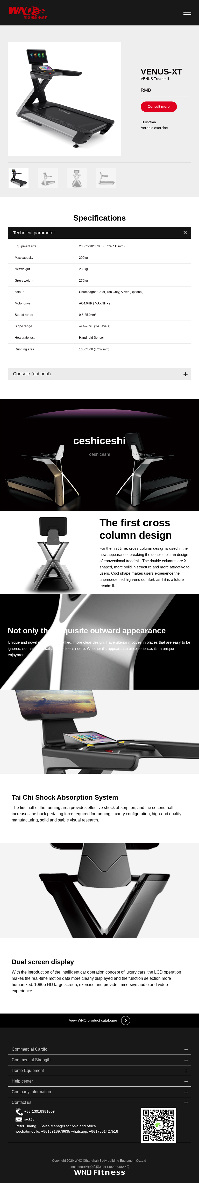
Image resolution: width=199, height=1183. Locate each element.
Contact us (100, 1102)
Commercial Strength (100, 1059)
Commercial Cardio (100, 1049)
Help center (100, 1081)
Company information (100, 1091)
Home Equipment (100, 1070)
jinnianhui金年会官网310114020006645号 (100, 1167)
